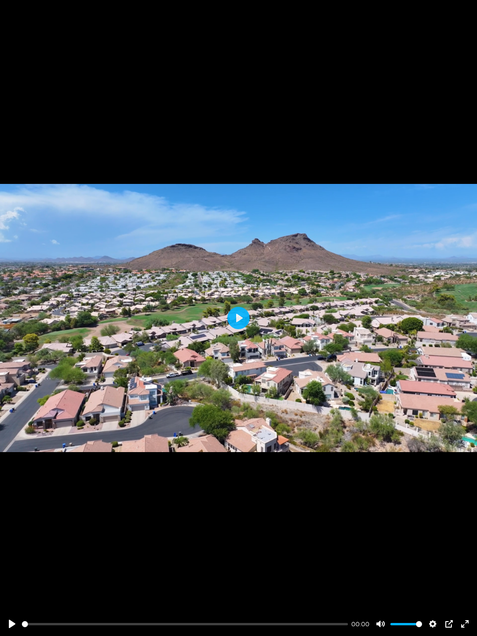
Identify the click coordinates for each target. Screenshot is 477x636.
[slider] (185, 624)
